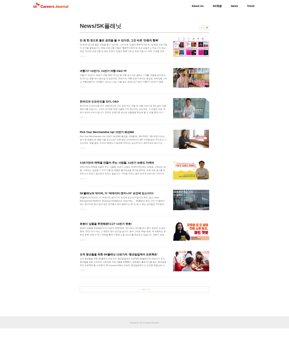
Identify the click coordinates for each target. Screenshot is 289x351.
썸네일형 (201, 27)
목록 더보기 (146, 289)
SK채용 (217, 6)
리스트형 (207, 27)
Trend (250, 6)
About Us (198, 6)
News (234, 6)
